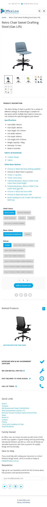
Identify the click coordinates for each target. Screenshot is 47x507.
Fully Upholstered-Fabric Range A (19, 261)
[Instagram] (15, 486)
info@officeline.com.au (30, 4)
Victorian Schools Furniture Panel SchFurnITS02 (19, 413)
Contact (5, 420)
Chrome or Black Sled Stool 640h (19, 191)
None (7, 245)
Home (4, 17)
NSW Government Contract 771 (13, 410)
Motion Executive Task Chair (14, 345)
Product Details (13, 157)
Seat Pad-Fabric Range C (14, 256)
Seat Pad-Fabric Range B (14, 250)
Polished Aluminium (13, 234)
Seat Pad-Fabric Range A (24, 245)
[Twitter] (4, 486)
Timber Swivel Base (14, 178)
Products (5, 406)
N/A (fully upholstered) (14, 223)
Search (4, 404)
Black (22, 218)
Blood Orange (24, 213)
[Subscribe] (42, 478)
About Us (5, 417)
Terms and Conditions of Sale (13, 424)
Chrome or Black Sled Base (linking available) (24, 169)
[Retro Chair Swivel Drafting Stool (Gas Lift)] (23, 54)
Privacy (4, 422)
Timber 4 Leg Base (14, 175)
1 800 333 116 (15, 4)
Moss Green (9, 213)
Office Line (26, 500)
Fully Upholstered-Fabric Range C (19, 272)
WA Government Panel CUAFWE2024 (15, 408)
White (31, 218)
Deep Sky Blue (10, 218)
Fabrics (10, 160)
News (4, 415)
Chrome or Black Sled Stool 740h (19, 194)
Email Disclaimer (8, 426)
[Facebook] (10, 486)
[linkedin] (21, 486)
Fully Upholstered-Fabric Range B (19, 267)
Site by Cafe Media (23, 502)
